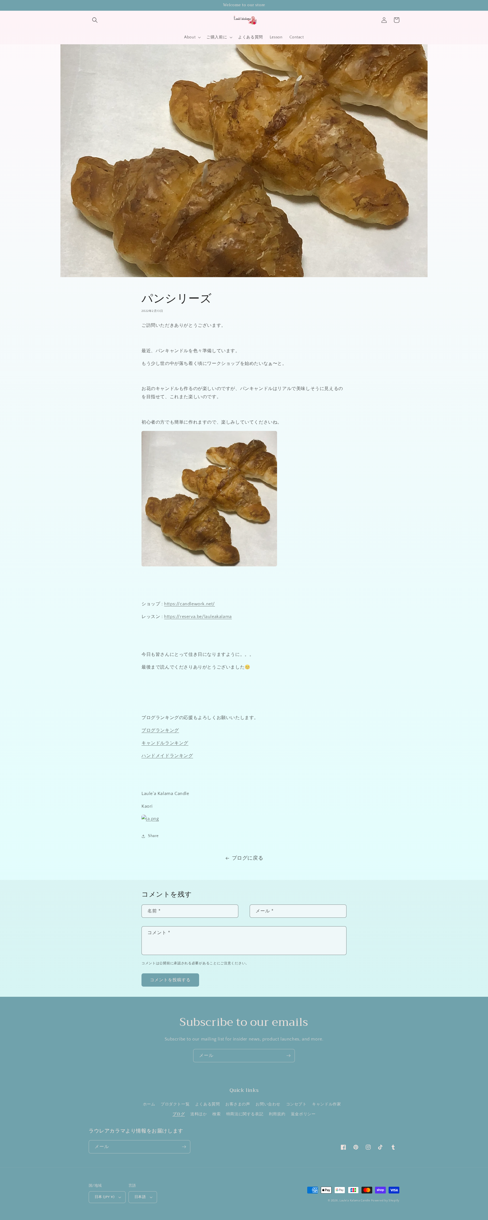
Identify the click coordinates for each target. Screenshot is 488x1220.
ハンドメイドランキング (167, 755)
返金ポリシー (303, 1114)
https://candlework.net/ (189, 603)
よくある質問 (207, 1104)
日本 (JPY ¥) (104, 1197)
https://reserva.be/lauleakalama (198, 616)
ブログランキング (160, 730)
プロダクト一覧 (175, 1104)
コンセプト (296, 1104)
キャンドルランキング (164, 743)
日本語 (140, 1197)
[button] (95, 20)
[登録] (288, 1055)
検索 (216, 1114)
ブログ (179, 1114)
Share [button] (153, 836)
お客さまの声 (237, 1104)
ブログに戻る (247, 858)
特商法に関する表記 (244, 1114)
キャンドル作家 (326, 1104)
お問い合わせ (268, 1104)
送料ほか (198, 1114)
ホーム (149, 1104)
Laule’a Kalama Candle (354, 1200)
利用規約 (277, 1114)
